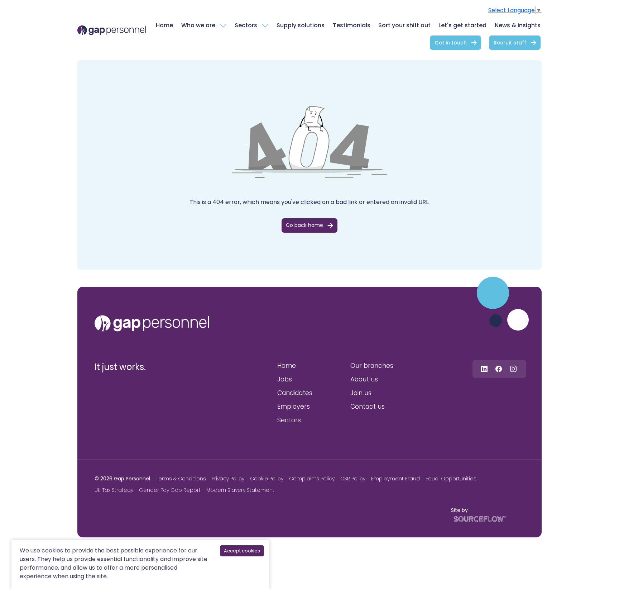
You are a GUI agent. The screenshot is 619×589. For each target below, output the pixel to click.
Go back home (304, 225)
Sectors (246, 25)
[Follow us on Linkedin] (484, 369)
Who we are (198, 25)
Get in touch (451, 42)
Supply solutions (301, 25)
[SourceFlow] (479, 518)
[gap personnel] (152, 323)
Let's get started (462, 25)
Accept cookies (242, 551)
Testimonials (351, 25)
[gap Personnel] (111, 30)
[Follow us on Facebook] (498, 369)
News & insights (518, 25)
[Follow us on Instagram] (513, 369)
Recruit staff (510, 42)
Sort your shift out (404, 25)
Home (164, 25)
